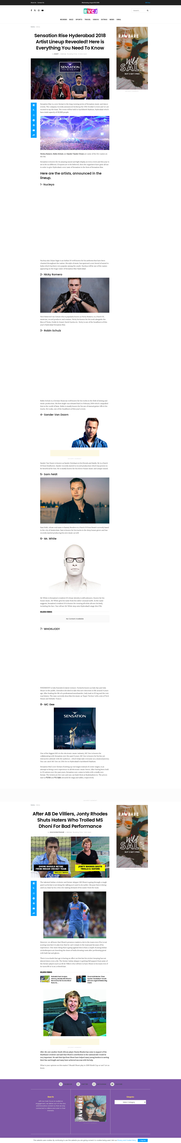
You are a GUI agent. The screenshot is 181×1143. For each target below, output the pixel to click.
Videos (96, 19)
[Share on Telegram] (34, 120)
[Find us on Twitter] (35, 10)
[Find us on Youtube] (42, 10)
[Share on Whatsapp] (34, 115)
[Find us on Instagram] (38, 10)
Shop (148, 2)
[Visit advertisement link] (132, 58)
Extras (104, 19)
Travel (87, 19)
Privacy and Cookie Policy (126, 1140)
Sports (79, 19)
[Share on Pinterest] (34, 125)
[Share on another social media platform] (34, 135)
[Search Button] (148, 10)
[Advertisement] (74, 453)
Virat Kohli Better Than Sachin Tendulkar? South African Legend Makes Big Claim (97, 979)
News (112, 19)
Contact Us (40, 2)
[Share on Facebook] (34, 105)
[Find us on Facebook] (31, 10)
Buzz (71, 19)
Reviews (63, 19)
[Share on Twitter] (34, 110)
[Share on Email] (34, 130)
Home (33, 27)
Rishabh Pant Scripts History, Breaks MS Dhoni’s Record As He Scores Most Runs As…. (61, 979)
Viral (118, 19)
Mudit (56, 54)
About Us (33, 2)
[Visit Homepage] (90, 10)
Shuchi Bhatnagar (57, 832)
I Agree (143, 1140)
